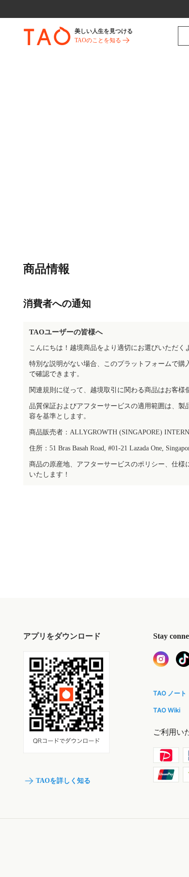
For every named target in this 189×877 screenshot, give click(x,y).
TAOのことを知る (98, 40)
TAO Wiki (166, 710)
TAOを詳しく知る (63, 780)
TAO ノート (170, 693)
